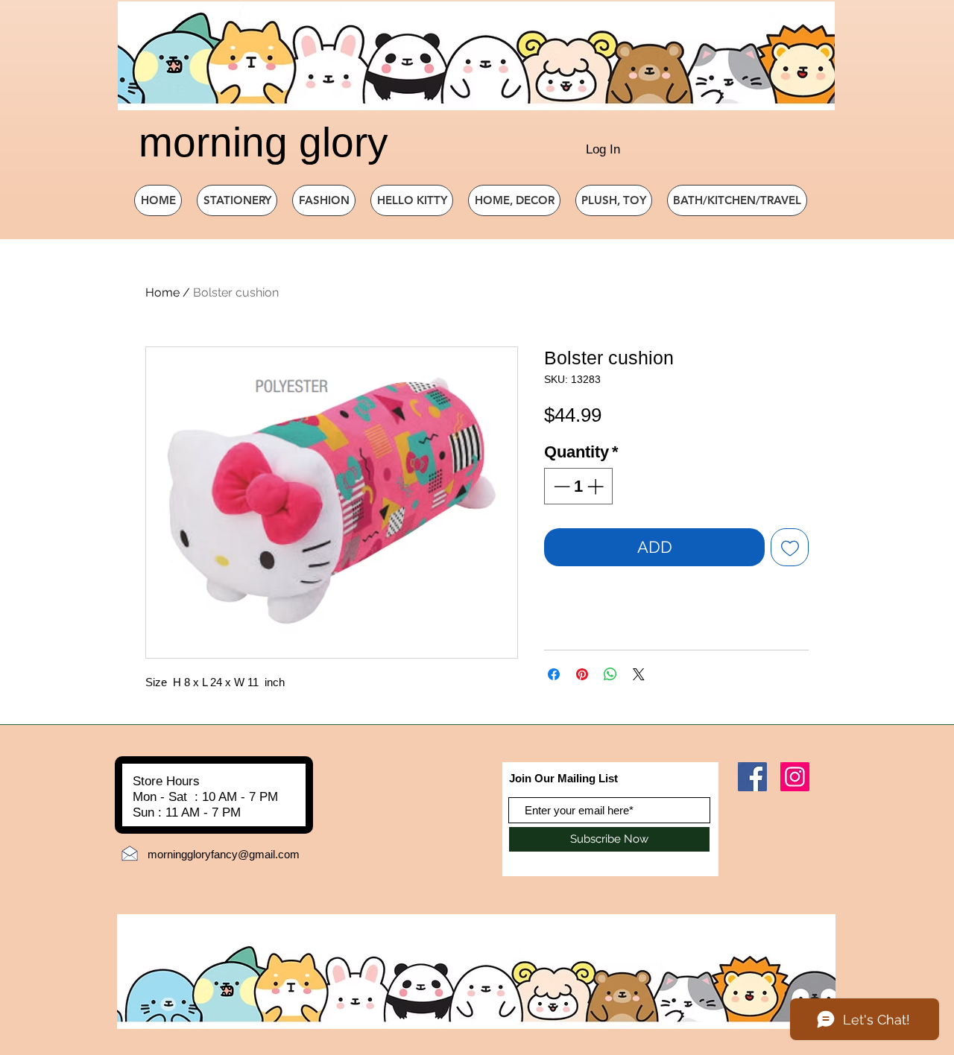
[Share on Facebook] (554, 674)
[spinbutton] (578, 486)
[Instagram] (794, 776)
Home (162, 292)
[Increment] (596, 486)
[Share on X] (639, 674)
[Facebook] (752, 776)
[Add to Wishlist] (790, 547)
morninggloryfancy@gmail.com (224, 854)
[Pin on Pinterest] (582, 674)
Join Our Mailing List (563, 778)
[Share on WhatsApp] (610, 674)
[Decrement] (560, 486)
